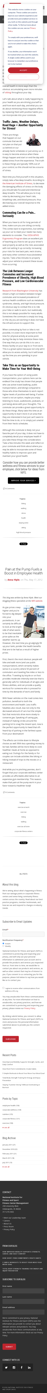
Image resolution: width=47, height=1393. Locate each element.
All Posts (23, 874)
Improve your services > (23, 480)
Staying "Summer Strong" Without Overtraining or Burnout (21, 1086)
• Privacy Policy (9, 1229)
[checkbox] (23, 945)
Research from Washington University (20, 290)
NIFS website (36, 600)
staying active (23, 523)
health (23, 518)
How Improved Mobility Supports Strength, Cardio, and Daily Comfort (23, 1063)
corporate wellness (12, 1110)
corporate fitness (11, 1119)
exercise (23, 812)
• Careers (6, 1220)
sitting (8, 92)
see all (6, 1127)
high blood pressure (23, 532)
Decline (24, 77)
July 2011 (7, 1162)
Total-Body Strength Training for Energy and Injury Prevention (21, 1079)
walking (23, 508)
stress (23, 513)
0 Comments (10, 489)
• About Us (7, 1223)
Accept (23, 70)
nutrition (8, 1114)
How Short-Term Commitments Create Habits (19, 1069)
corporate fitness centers (23, 831)
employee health (11, 1105)
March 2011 (8, 1158)
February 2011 (9, 1153)
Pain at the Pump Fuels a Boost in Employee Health (23, 571)
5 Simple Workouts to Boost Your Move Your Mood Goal (23, 1073)
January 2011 (9, 1145)
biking (23, 503)
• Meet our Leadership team (14, 1218)
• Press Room (8, 1226)
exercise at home (23, 826)
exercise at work (23, 807)
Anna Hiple (14, 579)
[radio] (23, 943)
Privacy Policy (29, 1008)
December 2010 (10, 1149)
